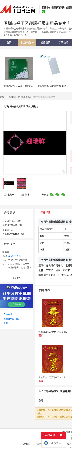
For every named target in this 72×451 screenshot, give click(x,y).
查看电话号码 (14, 256)
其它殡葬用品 (23, 96)
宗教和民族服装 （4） (12, 225)
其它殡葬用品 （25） (12, 220)
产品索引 (7, 314)
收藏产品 (11, 194)
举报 (27, 194)
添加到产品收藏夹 (11, 318)
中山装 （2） (8, 229)
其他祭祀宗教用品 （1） (13, 234)
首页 (2, 96)
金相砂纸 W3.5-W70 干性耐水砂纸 (19, 85)
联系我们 (41, 443)
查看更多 (16, 278)
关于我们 (26, 443)
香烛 (40, 400)
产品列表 (10, 96)
